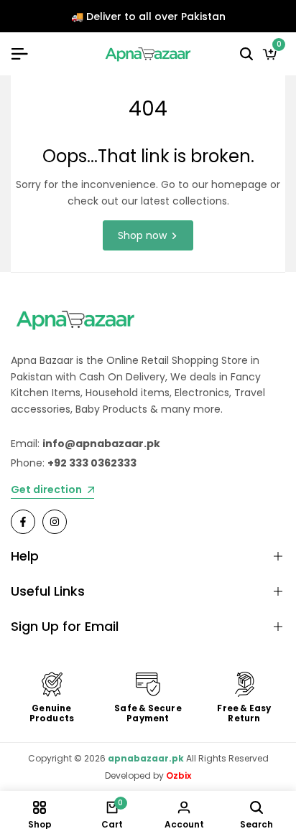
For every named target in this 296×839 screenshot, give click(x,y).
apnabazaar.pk (146, 758)
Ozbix (178, 775)
